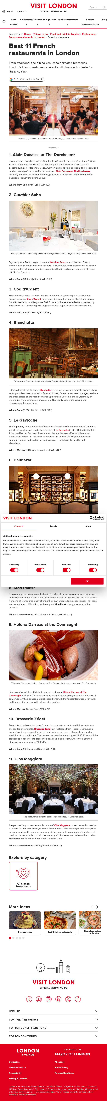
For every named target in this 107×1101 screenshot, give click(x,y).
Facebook (78, 999)
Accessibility (15, 1073)
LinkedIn (58, 999)
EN (8, 11)
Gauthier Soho (57, 262)
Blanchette (45, 390)
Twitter (68, 999)
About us (59, 1062)
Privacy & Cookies (18, 1078)
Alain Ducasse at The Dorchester (73, 171)
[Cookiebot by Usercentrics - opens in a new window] (91, 518)
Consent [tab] (18, 526)
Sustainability (61, 1067)
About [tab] (88, 526)
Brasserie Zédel (42, 729)
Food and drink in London (64, 34)
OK (87, 581)
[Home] (4, 22)
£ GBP (20, 11)
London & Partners (28, 1052)
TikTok (29, 999)
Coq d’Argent (34, 299)
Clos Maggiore (62, 825)
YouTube (39, 999)
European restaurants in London (27, 37)
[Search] (104, 6)
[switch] (40, 570)
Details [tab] (53, 526)
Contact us (14, 1062)
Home (27, 34)
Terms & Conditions (64, 1073)
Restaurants (89, 34)
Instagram (49, 999)
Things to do (40, 34)
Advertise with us (17, 1067)
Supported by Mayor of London (72, 1052)
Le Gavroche (62, 430)
